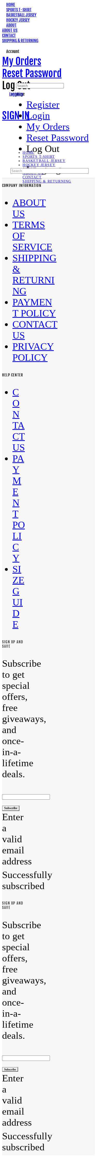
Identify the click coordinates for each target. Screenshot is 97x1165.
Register (42, 104)
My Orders (21, 61)
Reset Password (32, 73)
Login (38, 115)
